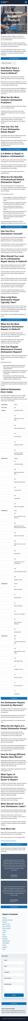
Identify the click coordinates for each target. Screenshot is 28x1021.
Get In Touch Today (14, 58)
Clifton (3, 949)
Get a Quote (13, 28)
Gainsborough (8, 840)
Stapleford (4, 947)
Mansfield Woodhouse (7, 919)
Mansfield (4, 922)
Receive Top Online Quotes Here (14, 319)
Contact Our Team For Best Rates (14, 149)
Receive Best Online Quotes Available (14, 226)
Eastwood (4, 936)
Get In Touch (14, 1003)
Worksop (3, 840)
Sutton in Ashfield (6, 926)
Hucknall (4, 930)
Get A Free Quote (14, 906)
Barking (14, 840)
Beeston (4, 945)
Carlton (4, 934)
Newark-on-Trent (6, 924)
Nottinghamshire (6, 940)
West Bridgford (5, 942)
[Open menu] (26, 2)
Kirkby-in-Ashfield (6, 928)
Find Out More (14, 698)
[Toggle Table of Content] (13, 63)
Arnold (3, 932)
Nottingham (5, 938)
